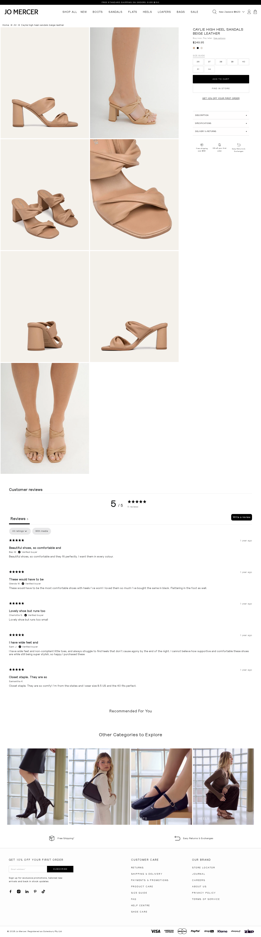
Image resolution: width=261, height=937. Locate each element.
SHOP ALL (69, 11)
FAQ (133, 899)
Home (5, 25)
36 (198, 62)
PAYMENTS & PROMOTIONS (150, 880)
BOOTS (98, 11)
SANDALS (115, 11)
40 (243, 62)
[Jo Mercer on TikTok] (43, 892)
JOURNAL (198, 874)
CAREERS (198, 880)
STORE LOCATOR (203, 867)
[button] (221, 115)
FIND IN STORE (221, 88)
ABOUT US (199, 886)
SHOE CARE (139, 911)
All (15, 25)
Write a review (241, 517)
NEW (84, 11)
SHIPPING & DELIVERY (147, 874)
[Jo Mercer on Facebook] (10, 892)
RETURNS (137, 867)
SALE (194, 11)
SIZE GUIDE (139, 892)
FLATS (132, 11)
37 (209, 62)
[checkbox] (41, 531)
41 (198, 69)
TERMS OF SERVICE (206, 899)
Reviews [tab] (19, 518)
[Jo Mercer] (21, 12)
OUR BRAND (201, 859)
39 (232, 62)
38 (221, 62)
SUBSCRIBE (60, 869)
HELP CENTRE (140, 905)
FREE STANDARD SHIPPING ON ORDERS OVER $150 (130, 2)
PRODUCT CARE (142, 886)
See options (219, 38)
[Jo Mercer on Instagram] (18, 892)
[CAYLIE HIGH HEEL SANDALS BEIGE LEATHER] (45, 82)
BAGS (181, 11)
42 (209, 69)
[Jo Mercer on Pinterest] (35, 892)
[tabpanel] (130, 611)
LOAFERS (164, 11)
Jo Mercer (21, 931)
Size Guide (199, 55)
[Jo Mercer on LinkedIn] (27, 892)
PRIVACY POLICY (204, 892)
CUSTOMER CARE (145, 859)
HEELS (147, 11)
